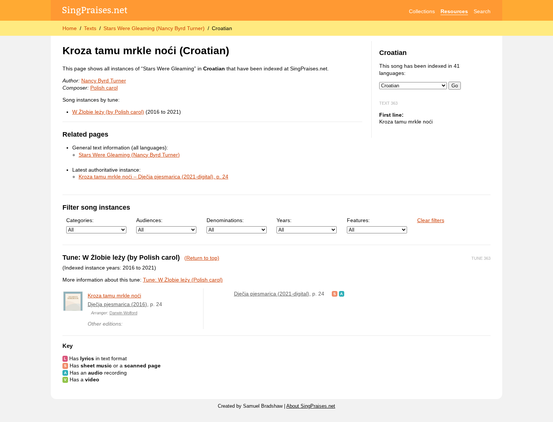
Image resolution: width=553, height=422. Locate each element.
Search (482, 11)
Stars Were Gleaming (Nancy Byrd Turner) (154, 28)
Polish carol (104, 88)
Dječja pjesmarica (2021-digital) (271, 294)
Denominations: (225, 220)
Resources (454, 11)
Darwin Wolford (123, 313)
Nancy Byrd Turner (103, 81)
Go (454, 85)
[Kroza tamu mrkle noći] (73, 301)
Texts (90, 28)
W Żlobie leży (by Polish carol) (108, 112)
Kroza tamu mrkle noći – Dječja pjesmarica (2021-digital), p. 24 (153, 177)
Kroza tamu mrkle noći (114, 296)
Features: (358, 220)
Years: (284, 220)
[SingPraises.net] (95, 11)
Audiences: (149, 220)
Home (69, 28)
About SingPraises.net (310, 406)
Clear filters (430, 220)
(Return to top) (201, 258)
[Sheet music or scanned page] (334, 294)
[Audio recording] (342, 294)
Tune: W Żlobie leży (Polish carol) (183, 280)
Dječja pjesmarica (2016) (117, 304)
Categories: (80, 220)
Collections (422, 11)
